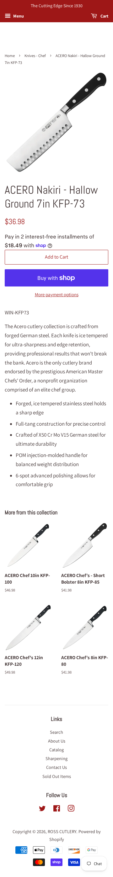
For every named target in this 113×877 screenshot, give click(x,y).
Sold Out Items (56, 776)
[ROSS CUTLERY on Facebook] (56, 809)
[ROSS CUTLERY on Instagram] (70, 809)
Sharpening (56, 758)
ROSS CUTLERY (62, 831)
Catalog (56, 750)
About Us (56, 741)
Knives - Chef (35, 55)
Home (10, 55)
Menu (18, 16)
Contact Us (56, 767)
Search (56, 732)
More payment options (56, 294)
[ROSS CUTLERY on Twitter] (42, 809)
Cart (104, 16)
